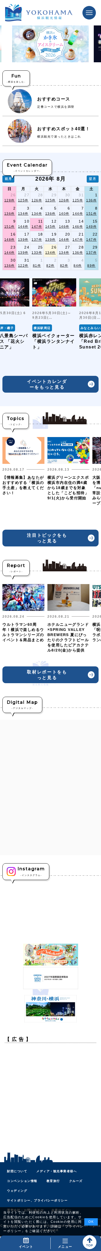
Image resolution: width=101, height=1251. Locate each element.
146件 (64, 227)
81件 (37, 266)
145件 (50, 227)
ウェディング (17, 1190)
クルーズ (76, 1180)
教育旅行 (53, 1180)
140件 (64, 214)
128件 (9, 200)
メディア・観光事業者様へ (56, 1171)
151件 (91, 214)
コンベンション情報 (22, 1180)
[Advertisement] (50, 1098)
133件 (37, 253)
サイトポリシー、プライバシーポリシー (37, 1200)
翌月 (92, 179)
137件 (37, 240)
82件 (50, 266)
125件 (23, 200)
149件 (91, 227)
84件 (78, 266)
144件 (77, 214)
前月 (8, 179)
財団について (17, 1171)
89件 (91, 266)
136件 (91, 200)
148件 (9, 240)
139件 (23, 240)
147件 (37, 227)
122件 (23, 266)
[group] (54, 314)
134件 (23, 214)
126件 (37, 200)
